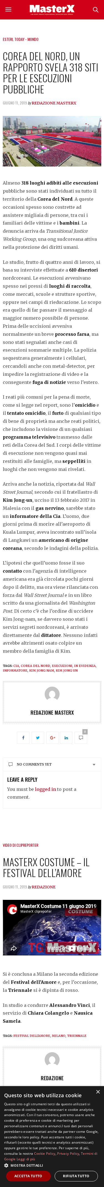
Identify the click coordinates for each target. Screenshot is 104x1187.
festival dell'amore (31, 1036)
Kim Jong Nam (41, 670)
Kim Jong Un (67, 670)
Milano (58, 1036)
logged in (45, 789)
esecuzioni (62, 666)
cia (16, 666)
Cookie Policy (44, 1153)
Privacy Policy (68, 1153)
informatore (15, 670)
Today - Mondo (26, 39)
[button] (52, 1165)
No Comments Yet (34, 764)
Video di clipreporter (20, 845)
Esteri (8, 39)
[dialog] (52, 1136)
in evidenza (85, 666)
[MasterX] (52, 9)
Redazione (43, 887)
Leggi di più (26, 1159)
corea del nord (35, 666)
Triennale (77, 1036)
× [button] (98, 1092)
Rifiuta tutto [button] (76, 1176)
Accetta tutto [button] (28, 1176)
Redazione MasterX (54, 103)
